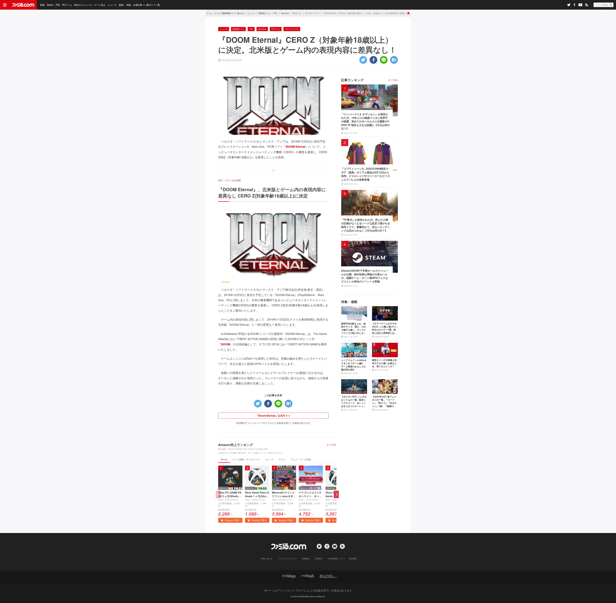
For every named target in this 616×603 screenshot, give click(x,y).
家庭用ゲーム (264, 13)
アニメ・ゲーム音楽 (301, 459)
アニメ (282, 459)
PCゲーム (67, 4)
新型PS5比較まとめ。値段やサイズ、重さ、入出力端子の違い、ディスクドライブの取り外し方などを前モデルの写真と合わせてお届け (353, 328)
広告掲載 (352, 558)
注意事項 (318, 558)
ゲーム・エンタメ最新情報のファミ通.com (225, 13)
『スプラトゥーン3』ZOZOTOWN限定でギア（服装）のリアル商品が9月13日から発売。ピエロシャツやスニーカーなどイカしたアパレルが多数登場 (365, 174)
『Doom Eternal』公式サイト (273, 415)
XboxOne (285, 13)
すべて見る (331, 445)
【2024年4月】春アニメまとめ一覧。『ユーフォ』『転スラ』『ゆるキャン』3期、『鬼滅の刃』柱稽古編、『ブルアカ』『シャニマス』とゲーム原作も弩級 (384, 401)
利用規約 (306, 558)
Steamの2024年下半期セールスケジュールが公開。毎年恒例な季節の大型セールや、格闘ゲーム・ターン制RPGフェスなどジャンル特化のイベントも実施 (364, 276)
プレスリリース (311, 13)
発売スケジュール (83, 4)
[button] (336, 494)
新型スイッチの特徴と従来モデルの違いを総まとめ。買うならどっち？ (384, 363)
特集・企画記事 (134, 4)
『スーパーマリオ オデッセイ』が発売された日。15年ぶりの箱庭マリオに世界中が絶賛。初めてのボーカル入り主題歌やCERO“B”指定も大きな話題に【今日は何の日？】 (365, 122)
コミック (269, 459)
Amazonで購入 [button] (232, 520)
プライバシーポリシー (287, 558)
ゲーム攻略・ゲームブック (246, 459)
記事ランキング (352, 80)
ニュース (112, 4)
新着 (42, 4)
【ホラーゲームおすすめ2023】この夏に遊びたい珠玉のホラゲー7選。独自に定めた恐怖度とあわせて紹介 (384, 328)
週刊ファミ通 (153, 4)
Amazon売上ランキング (235, 444)
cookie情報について (336, 558)
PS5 (58, 4)
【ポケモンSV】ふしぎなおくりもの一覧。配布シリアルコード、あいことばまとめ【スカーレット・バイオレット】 (354, 401)
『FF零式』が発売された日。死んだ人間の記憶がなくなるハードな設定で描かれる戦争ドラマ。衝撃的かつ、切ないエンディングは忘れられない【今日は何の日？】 (365, 225)
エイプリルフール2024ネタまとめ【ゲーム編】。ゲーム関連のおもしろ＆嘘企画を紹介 (354, 365)
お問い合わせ (266, 558)
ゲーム (224, 459)
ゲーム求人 (100, 4)
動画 (121, 4)
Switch (50, 4)
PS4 (275, 13)
